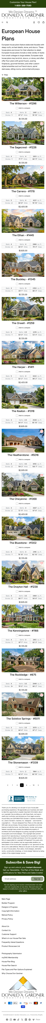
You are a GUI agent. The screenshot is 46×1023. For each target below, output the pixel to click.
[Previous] (7, 785)
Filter (6, 75)
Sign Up (37, 879)
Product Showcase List (11, 946)
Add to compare (24, 108)
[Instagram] (11, 1019)
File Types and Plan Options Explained (17, 969)
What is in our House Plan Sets (14, 938)
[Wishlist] (38, 22)
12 (33, 785)
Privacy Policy (7, 919)
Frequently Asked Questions (13, 942)
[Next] (38, 785)
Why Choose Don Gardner (12, 973)
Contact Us (6, 930)
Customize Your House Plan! (23, 2)
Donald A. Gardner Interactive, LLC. (19, 1015)
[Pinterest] (29, 1019)
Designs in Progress (10, 907)
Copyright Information (10, 911)
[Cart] (43, 22)
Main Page (6, 899)
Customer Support (9, 934)
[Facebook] (7, 1019)
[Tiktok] (18, 1019)
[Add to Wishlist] (41, 79)
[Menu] (2, 22)
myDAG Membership (10, 957)
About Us (5, 926)
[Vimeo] (33, 1019)
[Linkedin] (26, 1019)
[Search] (7, 22)
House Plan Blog (8, 961)
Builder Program (8, 903)
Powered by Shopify (36, 1015)
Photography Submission (12, 953)
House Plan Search (9, 965)
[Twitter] (22, 1019)
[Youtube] (14, 1019)
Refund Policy (7, 915)
